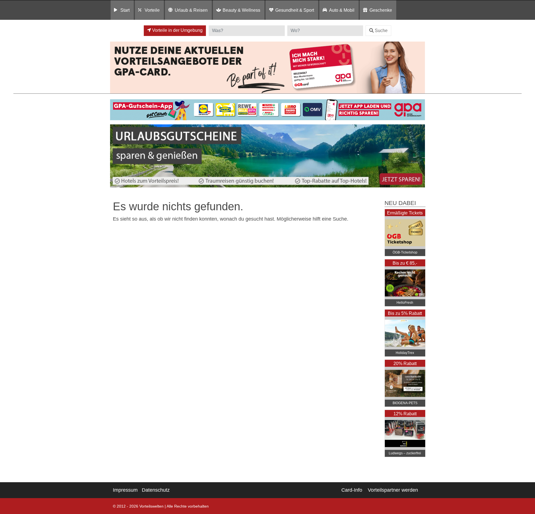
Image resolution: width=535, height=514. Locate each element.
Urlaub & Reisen (191, 10)
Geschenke (380, 10)
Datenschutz (156, 490)
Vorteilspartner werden (393, 490)
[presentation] (115, 156)
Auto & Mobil (341, 10)
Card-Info (351, 490)
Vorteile (152, 10)
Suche (381, 30)
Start (125, 10)
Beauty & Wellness (241, 10)
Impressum (125, 490)
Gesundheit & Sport (294, 10)
